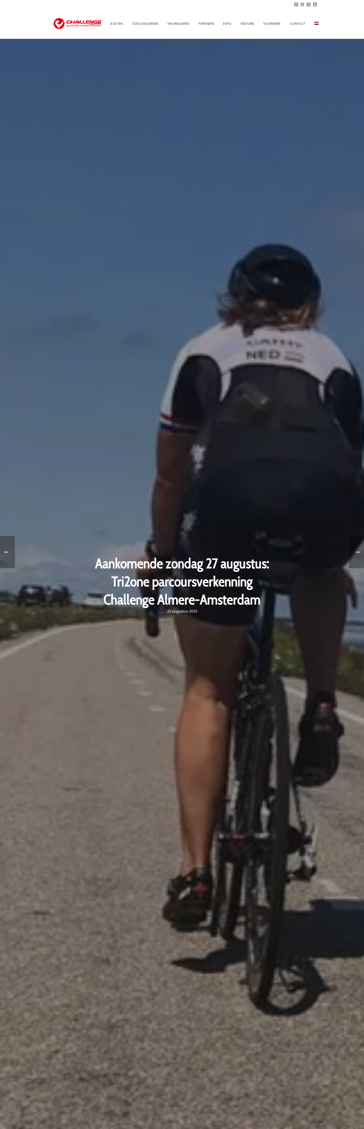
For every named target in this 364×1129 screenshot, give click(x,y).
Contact (297, 23)
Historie (247, 23)
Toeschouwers (145, 23)
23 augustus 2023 (182, 611)
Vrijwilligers (178, 23)
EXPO (227, 23)
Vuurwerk (272, 23)
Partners (206, 23)
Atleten (116, 23)
